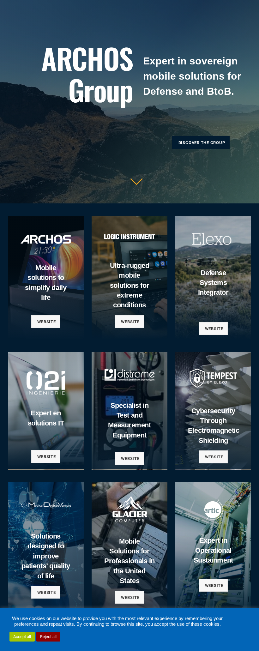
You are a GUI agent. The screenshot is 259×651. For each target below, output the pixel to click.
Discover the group (201, 142)
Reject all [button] (48, 636)
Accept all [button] (22, 636)
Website (46, 321)
